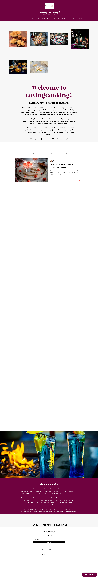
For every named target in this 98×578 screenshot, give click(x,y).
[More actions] (80, 161)
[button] (81, 154)
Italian (45, 154)
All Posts (17, 154)
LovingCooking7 (49, 12)
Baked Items (59, 154)
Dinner (39, 154)
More (67, 154)
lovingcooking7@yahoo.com (49, 549)
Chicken (25, 154)
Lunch (32, 154)
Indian (51, 154)
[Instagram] (73, 18)
